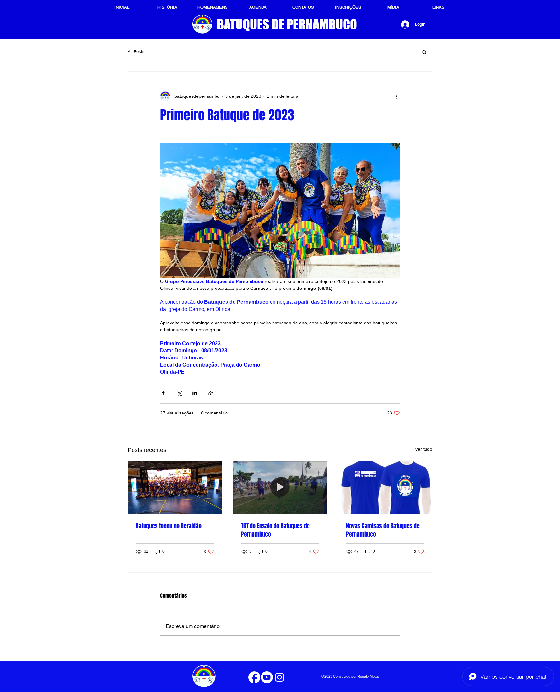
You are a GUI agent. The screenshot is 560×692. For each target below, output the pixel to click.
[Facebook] (254, 677)
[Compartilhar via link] (211, 393)
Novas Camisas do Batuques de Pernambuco (383, 530)
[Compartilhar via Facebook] (163, 393)
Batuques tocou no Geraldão (169, 526)
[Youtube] (267, 677)
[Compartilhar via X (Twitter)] (179, 393)
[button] (424, 51)
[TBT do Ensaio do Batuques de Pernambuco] (280, 487)
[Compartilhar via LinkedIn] (195, 393)
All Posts (136, 51)
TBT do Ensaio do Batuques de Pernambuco (275, 530)
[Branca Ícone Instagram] (280, 677)
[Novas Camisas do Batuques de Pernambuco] (385, 487)
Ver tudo (423, 449)
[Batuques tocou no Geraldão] (175, 487)
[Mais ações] (396, 96)
